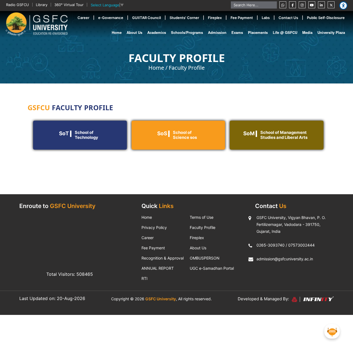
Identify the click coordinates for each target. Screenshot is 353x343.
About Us (198, 247)
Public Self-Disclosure (326, 17)
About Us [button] (134, 32)
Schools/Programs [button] (187, 32)
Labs (266, 17)
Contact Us (288, 17)
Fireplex (215, 17)
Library (41, 4)
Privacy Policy (154, 227)
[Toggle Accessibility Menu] (343, 5)
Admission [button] (217, 32)
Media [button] (307, 32)
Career (83, 17)
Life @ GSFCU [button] (285, 32)
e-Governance (110, 17)
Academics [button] (156, 32)
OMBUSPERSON (205, 258)
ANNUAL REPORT (157, 268)
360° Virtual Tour (69, 4)
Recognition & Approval (162, 258)
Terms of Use (201, 217)
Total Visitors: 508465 (69, 274)
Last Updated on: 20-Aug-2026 (52, 298)
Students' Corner (184, 17)
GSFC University (160, 298)
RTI (144, 278)
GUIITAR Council (146, 17)
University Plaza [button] (331, 32)
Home (117, 32)
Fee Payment (242, 17)
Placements (258, 32)
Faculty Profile (187, 67)
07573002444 (301, 245)
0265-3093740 (270, 245)
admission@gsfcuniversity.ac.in (284, 258)
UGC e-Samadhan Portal (212, 268)
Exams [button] (237, 32)
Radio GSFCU (17, 4)
